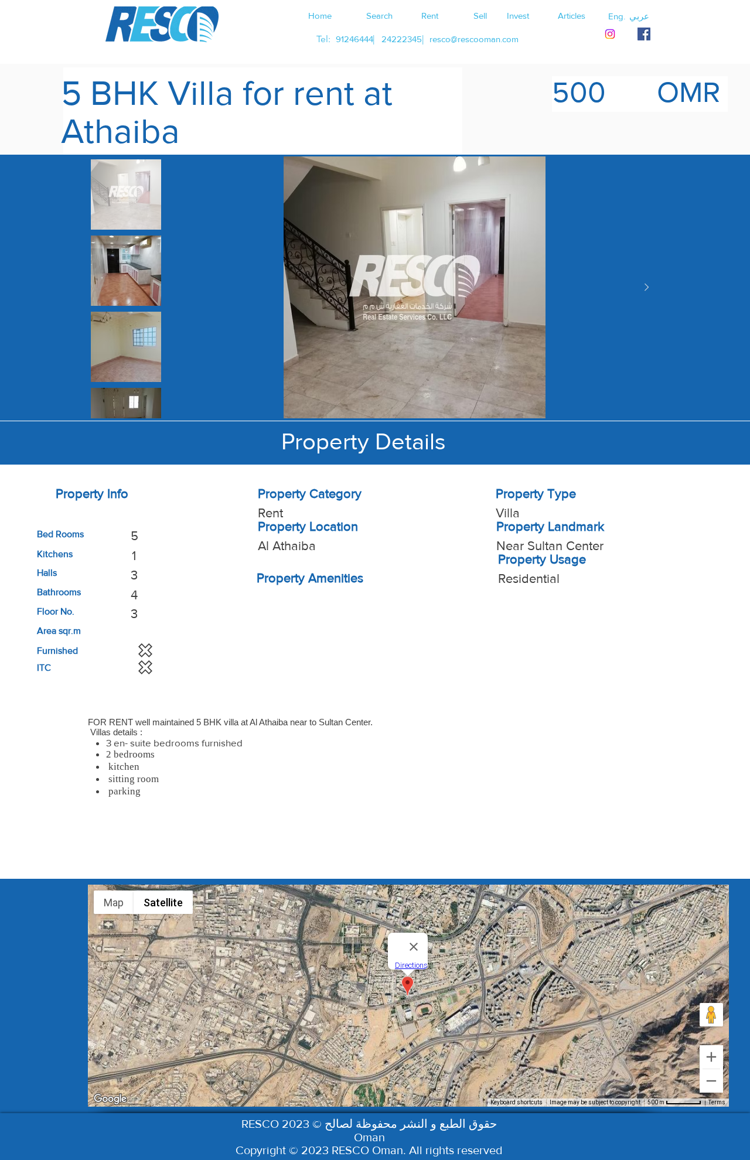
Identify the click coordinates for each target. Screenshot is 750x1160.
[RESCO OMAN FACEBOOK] (644, 34)
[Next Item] (646, 288)
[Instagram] (610, 34)
